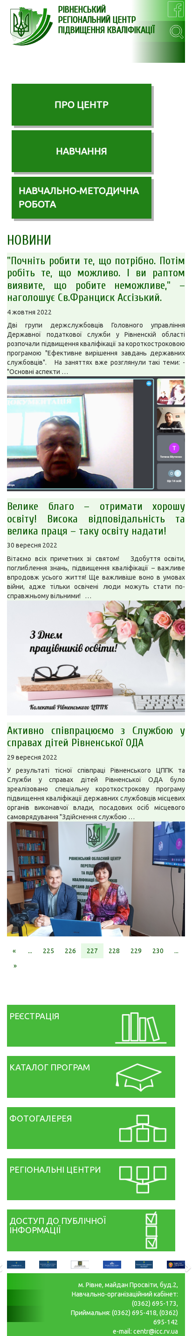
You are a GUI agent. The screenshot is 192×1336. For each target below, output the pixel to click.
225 (48, 951)
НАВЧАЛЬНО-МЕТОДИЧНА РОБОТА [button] (79, 197)
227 (92, 951)
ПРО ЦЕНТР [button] (82, 104)
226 (70, 951)
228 (114, 951)
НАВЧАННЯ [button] (81, 151)
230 (158, 951)
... (30, 951)
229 (136, 951)
